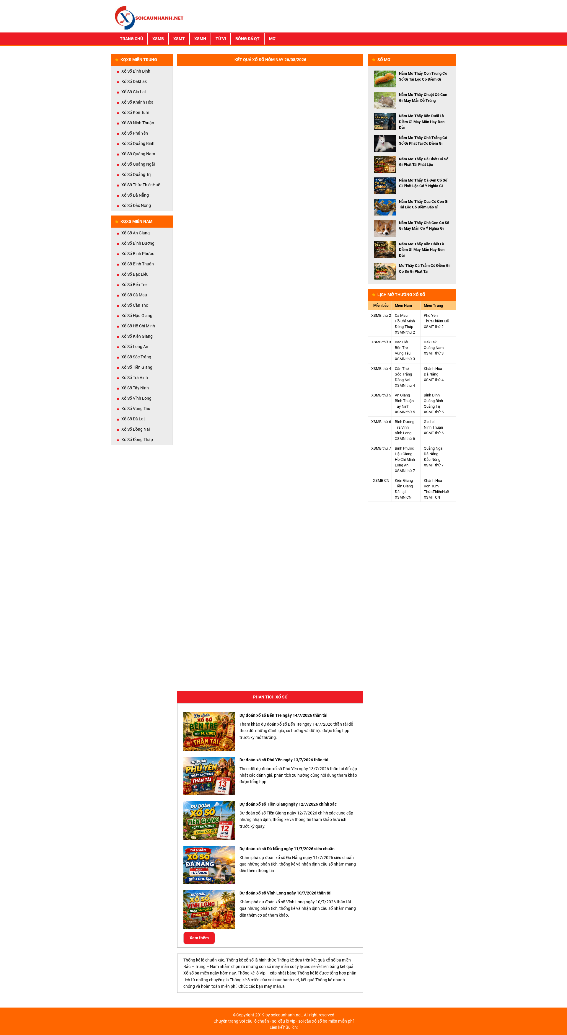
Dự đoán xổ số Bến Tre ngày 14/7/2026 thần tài (283, 715)
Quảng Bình (433, 401)
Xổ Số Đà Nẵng (135, 195)
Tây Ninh (402, 406)
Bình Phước (404, 448)
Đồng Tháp (404, 326)
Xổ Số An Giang (135, 233)
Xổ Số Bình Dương (137, 243)
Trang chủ (131, 38)
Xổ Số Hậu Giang (136, 315)
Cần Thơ (402, 368)
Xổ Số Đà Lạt (133, 419)
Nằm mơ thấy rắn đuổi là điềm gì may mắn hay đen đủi (421, 122)
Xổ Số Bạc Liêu (135, 274)
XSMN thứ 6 (405, 438)
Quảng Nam (434, 347)
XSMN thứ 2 (405, 332)
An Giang (402, 395)
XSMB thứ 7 (381, 448)
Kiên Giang (404, 480)
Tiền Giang (404, 486)
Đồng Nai (402, 380)
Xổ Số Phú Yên (134, 133)
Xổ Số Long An (134, 346)
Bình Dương (404, 421)
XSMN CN (403, 497)
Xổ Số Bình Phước (137, 253)
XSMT (179, 38)
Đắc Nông (432, 459)
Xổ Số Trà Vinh (134, 377)
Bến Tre (401, 347)
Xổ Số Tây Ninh (135, 388)
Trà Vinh (402, 427)
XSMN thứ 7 (405, 470)
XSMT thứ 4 (434, 380)
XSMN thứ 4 (405, 385)
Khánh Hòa (433, 368)
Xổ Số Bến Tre (133, 284)
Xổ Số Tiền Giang (136, 367)
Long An (401, 465)
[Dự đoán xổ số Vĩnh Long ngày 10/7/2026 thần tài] (209, 909)
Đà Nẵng (431, 374)
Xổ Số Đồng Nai (135, 429)
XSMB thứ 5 (381, 395)
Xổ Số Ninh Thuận (137, 122)
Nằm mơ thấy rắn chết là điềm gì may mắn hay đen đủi (421, 250)
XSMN (200, 38)
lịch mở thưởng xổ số (401, 294)
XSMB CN (381, 480)
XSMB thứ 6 (381, 421)
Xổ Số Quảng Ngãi (138, 164)
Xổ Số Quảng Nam (138, 153)
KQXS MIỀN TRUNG (138, 59)
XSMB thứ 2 (381, 315)
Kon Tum (431, 486)
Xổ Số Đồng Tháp (137, 439)
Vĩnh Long (403, 433)
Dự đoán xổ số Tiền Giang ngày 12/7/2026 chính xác (288, 804)
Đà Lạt (400, 491)
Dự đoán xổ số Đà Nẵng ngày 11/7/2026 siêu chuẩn (287, 848)
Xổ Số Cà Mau (134, 295)
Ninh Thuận (433, 427)
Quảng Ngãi (433, 448)
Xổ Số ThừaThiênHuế (140, 184)
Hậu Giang (403, 454)
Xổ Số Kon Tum (135, 112)
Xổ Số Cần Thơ (134, 305)
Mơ (272, 38)
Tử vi (221, 38)
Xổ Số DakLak (134, 81)
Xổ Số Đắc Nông (136, 205)
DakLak (430, 342)
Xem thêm (199, 938)
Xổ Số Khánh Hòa (137, 102)
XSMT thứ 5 (434, 412)
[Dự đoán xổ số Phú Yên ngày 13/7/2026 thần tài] (209, 776)
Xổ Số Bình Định (135, 71)
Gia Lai (429, 421)
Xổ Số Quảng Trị (136, 174)
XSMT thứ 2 (434, 326)
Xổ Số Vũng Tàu (135, 408)
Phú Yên (431, 315)
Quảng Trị (432, 406)
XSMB (158, 38)
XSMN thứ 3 (405, 359)
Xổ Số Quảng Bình (137, 143)
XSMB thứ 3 (381, 342)
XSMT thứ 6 (434, 433)
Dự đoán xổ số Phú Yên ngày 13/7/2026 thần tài (283, 760)
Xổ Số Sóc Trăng (136, 357)
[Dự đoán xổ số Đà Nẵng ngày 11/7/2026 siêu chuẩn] (209, 865)
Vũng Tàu (402, 353)
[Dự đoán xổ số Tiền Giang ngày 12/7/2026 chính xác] (209, 820)
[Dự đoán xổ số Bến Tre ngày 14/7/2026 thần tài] (209, 731)
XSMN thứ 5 (405, 412)
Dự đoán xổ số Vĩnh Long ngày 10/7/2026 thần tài (285, 893)
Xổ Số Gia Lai (133, 91)
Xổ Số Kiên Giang (137, 336)
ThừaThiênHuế (436, 321)
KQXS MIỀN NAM (136, 221)
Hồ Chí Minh (405, 321)
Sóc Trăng (403, 374)
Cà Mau (401, 315)
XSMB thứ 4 (381, 368)
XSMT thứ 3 (434, 353)
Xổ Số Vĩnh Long (136, 398)
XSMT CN (432, 497)
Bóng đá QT (247, 38)
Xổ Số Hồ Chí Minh (138, 326)
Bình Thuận (404, 401)
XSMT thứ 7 (434, 465)
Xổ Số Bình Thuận (137, 264)
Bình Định (432, 395)
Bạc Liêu (402, 342)
